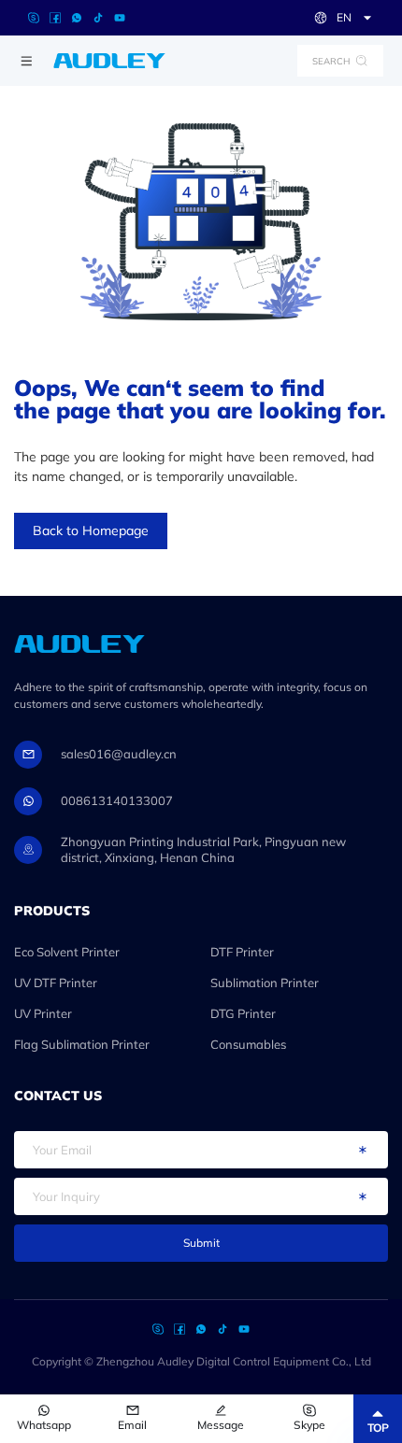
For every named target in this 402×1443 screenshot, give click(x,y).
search (331, 60)
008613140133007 (117, 800)
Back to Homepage (91, 530)
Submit (201, 1243)
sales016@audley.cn (119, 753)
